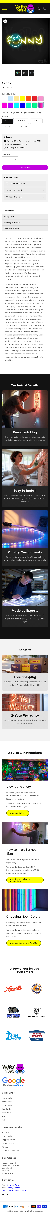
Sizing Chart (9, 217)
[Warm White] (16, 98)
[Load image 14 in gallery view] (18, 73)
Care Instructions (11, 228)
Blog (3, 1116)
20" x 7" (7, 120)
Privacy (5, 1147)
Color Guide (7, 1105)
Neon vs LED (7, 1112)
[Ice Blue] (16, 105)
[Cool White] (10, 98)
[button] (4, 8)
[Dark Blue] (22, 105)
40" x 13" (36, 120)
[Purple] (10, 105)
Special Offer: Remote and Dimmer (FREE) (24, 141)
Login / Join (7, 1136)
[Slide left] (7, 73)
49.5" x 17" (8, 127)
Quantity (6, 154)
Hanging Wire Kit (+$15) (16, 148)
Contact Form (13, 1185)
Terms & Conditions (10, 1150)
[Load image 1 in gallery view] (25, 73)
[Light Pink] (41, 98)
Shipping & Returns (12, 222)
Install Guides (7, 1102)
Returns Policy (8, 1143)
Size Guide (6, 116)
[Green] (35, 105)
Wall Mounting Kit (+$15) (17, 144)
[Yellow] (22, 98)
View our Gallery (17, 813)
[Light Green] (28, 105)
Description (9, 211)
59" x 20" (24, 127)
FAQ (3, 1120)
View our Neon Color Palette (23, 943)
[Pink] (4, 105)
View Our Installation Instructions (20, 880)
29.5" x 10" (21, 120)
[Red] (35, 98)
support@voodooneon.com (14, 1190)
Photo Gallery (7, 1098)
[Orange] (28, 98)
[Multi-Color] (41, 105)
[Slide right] (42, 73)
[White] (4, 98)
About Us (6, 1132)
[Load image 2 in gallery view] (32, 73)
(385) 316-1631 (14, 1187)
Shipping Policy (8, 1140)
